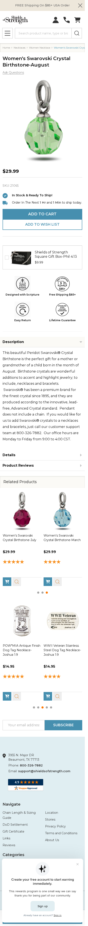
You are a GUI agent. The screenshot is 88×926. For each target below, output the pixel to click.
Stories (50, 819)
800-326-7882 (31, 765)
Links (6, 838)
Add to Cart (42, 214)
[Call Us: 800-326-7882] (66, 20)
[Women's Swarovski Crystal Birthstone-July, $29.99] (22, 510)
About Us (52, 840)
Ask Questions (13, 72)
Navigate (12, 804)
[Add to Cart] (7, 581)
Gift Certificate (13, 831)
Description (13, 342)
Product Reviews (18, 465)
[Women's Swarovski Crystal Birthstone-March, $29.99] (63, 510)
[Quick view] (16, 581)
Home (6, 47)
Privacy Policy (55, 826)
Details (9, 455)
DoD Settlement (15, 825)
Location (51, 813)
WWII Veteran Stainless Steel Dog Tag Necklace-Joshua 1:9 (62, 650)
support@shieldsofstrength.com (44, 771)
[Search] (76, 33)
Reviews (9, 845)
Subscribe (63, 725)
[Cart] (77, 20)
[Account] (55, 20)
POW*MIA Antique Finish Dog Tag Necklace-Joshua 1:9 (21, 650)
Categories (13, 854)
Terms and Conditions (61, 833)
